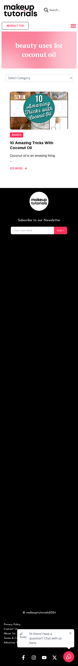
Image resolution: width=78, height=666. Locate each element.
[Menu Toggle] (73, 26)
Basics (16, 135)
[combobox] (57, 10)
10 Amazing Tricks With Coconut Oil (31, 145)
